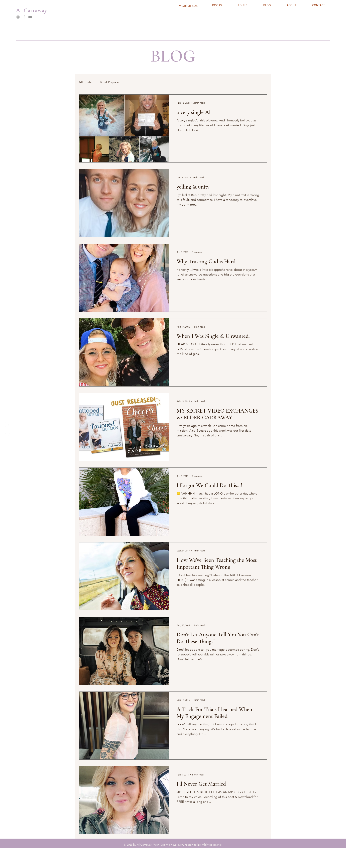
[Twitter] (7, 424)
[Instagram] (18, 17)
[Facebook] (24, 17)
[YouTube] (30, 17)
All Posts (85, 82)
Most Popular (110, 82)
